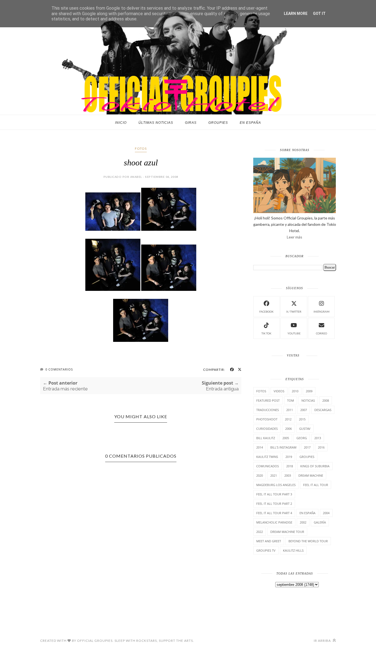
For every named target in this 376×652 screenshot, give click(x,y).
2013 (317, 438)
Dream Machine (310, 475)
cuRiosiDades (267, 428)
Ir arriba (323, 640)
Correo (321, 333)
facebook (266, 311)
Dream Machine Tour (287, 532)
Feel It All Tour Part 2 (274, 503)
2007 (303, 410)
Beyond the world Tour (308, 541)
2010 (295, 391)
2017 (307, 447)
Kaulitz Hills (293, 550)
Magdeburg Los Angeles (276, 485)
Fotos (141, 148)
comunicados (267, 466)
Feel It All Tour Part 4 (274, 513)
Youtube (294, 333)
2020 (259, 475)
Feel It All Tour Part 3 (274, 494)
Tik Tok (266, 333)
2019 (288, 457)
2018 (289, 466)
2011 (289, 410)
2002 (303, 522)
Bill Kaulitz (265, 438)
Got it (319, 13)
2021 (273, 475)
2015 (302, 419)
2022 (259, 532)
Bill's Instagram (283, 447)
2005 (285, 438)
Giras (191, 123)
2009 (309, 391)
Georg (301, 438)
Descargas (322, 410)
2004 (326, 513)
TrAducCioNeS (267, 410)
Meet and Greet (268, 541)
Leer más (294, 237)
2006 (288, 428)
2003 (287, 475)
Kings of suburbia (314, 466)
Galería (320, 522)
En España (250, 123)
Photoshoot (266, 419)
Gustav (304, 428)
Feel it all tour (315, 485)
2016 (321, 447)
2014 (259, 447)
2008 (325, 400)
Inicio (121, 123)
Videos (279, 391)
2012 (288, 419)
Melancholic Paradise (274, 522)
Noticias (308, 400)
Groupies (218, 123)
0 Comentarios (59, 369)
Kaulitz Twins (267, 457)
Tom (290, 400)
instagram (321, 311)
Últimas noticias (155, 123)
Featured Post (268, 400)
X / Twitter (293, 311)
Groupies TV (266, 550)
